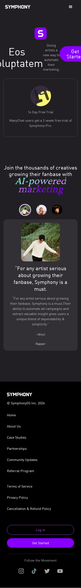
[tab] (25, 210)
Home (11, 415)
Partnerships (17, 448)
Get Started (40, 543)
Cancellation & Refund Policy (29, 508)
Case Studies (16, 437)
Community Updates (22, 460)
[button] (70, 7)
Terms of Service (19, 486)
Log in (40, 530)
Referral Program (20, 471)
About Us (14, 426)
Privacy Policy (17, 497)
